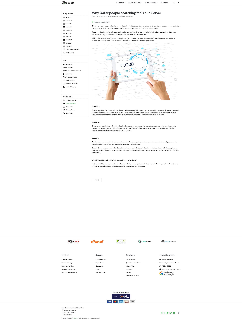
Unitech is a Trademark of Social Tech (73, 308)
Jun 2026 (68, 17)
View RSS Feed (69, 53)
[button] (178, 313)
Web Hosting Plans (68, 266)
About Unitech (130, 260)
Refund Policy (130, 266)
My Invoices (68, 74)
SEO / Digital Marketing (69, 272)
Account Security (70, 87)
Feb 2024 (68, 33)
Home (93, 16)
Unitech (75, 318)
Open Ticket (69, 113)
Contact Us (100, 266)
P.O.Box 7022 (166, 266)
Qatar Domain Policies (133, 263)
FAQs (97, 269)
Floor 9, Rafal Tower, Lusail (170, 263)
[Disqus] (136, 206)
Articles (128, 272)
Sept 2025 (68, 20)
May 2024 (68, 27)
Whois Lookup (100, 272)
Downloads (68, 107)
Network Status (70, 110)
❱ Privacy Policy (67, 314)
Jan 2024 (68, 36)
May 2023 (68, 46)
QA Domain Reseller (132, 276)
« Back (97, 180)
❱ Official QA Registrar (69, 310)
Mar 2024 (68, 30)
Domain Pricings (67, 263)
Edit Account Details (71, 83)
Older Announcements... (72, 49)
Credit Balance (69, 80)
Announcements (70, 103)
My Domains (69, 67)
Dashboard (68, 64)
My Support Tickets (71, 77)
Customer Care (101, 260)
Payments (129, 269)
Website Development (69, 269)
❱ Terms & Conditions (69, 312)
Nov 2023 (68, 43)
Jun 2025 (68, 24)
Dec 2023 (68, 40)
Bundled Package (67, 260)
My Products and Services (73, 71)
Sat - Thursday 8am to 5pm (171, 269)
